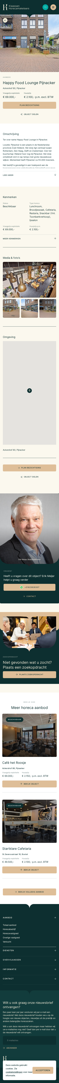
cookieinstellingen (14, 1072)
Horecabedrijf (9, 929)
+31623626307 (32, 587)
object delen (31, 114)
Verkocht (7, 941)
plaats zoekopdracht (31, 674)
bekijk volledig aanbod (31, 892)
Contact (31, 596)
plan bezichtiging (29, 105)
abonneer (11, 1048)
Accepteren (43, 1070)
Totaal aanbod (9, 925)
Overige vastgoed (11, 937)
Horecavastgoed (10, 933)
